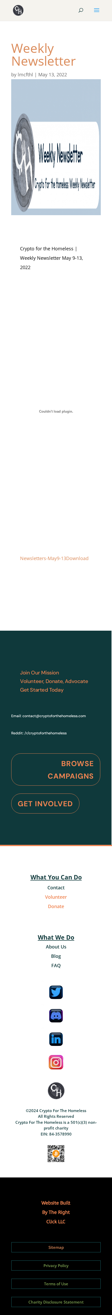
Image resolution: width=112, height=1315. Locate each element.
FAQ (56, 965)
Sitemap (56, 1247)
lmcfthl (25, 74)
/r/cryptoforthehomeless (45, 733)
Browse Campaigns (71, 770)
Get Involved (45, 804)
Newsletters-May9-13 (43, 558)
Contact (56, 887)
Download (77, 558)
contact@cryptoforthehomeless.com (54, 716)
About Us (56, 947)
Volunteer (56, 897)
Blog (56, 956)
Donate (56, 906)
